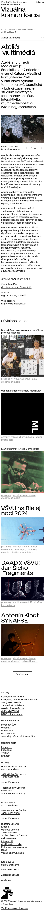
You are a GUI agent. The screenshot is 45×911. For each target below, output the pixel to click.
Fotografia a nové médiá (14, 847)
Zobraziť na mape (10, 783)
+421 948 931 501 (9, 774)
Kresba (5, 827)
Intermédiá (20, 550)
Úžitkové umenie (10, 830)
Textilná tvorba (9, 833)
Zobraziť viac (22, 674)
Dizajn (4, 850)
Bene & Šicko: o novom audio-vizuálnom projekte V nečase (22, 331)
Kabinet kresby (21, 547)
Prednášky (6, 379)
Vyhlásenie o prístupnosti (14, 908)
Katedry (12, 29)
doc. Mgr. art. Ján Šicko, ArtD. (16, 287)
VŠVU (3, 29)
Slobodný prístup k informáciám (18, 737)
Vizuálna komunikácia (26, 29)
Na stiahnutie (8, 734)
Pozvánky (6, 495)
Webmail (5, 728)
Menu (40, 2)
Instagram (6, 747)
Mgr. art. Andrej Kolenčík (14, 296)
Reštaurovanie (8, 839)
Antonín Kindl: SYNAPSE (20, 618)
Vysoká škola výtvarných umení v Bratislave (14, 3)
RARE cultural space (11, 714)
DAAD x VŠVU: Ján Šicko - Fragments (20, 568)
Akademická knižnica (12, 708)
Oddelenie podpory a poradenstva (19, 700)
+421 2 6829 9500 (10, 813)
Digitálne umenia (10, 824)
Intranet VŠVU (8, 725)
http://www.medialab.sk (13, 304)
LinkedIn (5, 756)
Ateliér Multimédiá (8, 32)
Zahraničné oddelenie (12, 706)
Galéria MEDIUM (10, 711)
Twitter (5, 753)
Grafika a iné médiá (11, 844)
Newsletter (7, 731)
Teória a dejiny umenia (13, 788)
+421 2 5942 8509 (10, 870)
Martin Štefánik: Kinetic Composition (20, 449)
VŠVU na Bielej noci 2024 (20, 511)
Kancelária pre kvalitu (12, 697)
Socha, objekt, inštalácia (14, 836)
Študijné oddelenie (11, 703)
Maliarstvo (6, 791)
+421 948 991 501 (9, 810)
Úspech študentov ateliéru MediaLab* (21, 391)
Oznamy (5, 437)
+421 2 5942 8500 (10, 777)
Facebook (6, 750)
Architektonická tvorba (13, 794)
